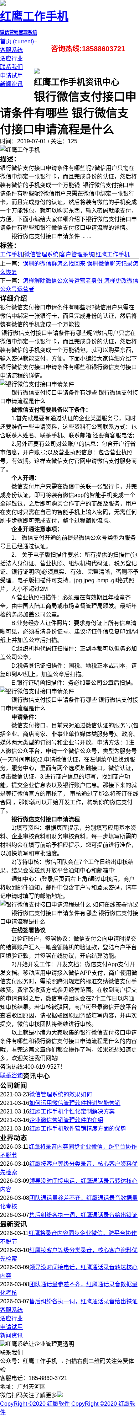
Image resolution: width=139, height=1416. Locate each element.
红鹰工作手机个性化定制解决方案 (72, 1111)
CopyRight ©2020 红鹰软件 (35, 1404)
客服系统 (11, 50)
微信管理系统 (41, 254)
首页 (17, 41)
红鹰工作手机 (113, 254)
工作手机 (11, 254)
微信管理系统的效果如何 (60, 1094)
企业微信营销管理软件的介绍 (66, 1120)
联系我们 (11, 67)
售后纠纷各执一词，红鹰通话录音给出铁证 (83, 1215)
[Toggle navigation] (36, 41)
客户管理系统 (77, 254)
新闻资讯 (11, 84)
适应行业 (11, 58)
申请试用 (11, 76)
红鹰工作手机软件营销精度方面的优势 (77, 1129)
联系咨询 (11, 1075)
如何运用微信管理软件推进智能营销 (74, 1103)
